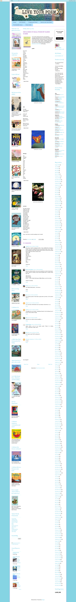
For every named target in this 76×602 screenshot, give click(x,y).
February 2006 (57, 579)
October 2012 (57, 471)
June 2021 (57, 279)
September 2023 (58, 229)
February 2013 (57, 463)
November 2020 (58, 292)
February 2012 (57, 485)
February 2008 (57, 574)
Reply (27, 282)
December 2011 (58, 489)
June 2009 (57, 544)
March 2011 (57, 506)
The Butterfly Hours (17, 24)
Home (14, 22)
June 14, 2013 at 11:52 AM (34, 302)
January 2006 (57, 581)
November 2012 (58, 469)
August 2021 (57, 275)
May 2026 (57, 170)
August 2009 (57, 541)
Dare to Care (62, 111)
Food (12, 524)
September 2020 (58, 295)
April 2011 (57, 504)
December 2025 (58, 179)
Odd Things (14, 531)
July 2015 (56, 410)
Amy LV (27, 302)
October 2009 (57, 537)
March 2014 (57, 439)
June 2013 (57, 456)
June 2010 (57, 522)
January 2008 (57, 576)
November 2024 (58, 203)
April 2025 (57, 194)
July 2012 (56, 476)
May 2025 (57, 192)
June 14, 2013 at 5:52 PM (36, 324)
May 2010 (57, 524)
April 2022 (57, 260)
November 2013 (58, 447)
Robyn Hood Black (29, 269)
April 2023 (57, 238)
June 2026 (57, 168)
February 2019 (57, 330)
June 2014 (57, 434)
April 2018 (57, 349)
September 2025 (58, 185)
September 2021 (58, 273)
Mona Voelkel (61, 113)
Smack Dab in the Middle (16, 557)
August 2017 (57, 364)
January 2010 (57, 531)
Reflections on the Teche (36, 43)
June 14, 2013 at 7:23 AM (33, 246)
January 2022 (57, 266)
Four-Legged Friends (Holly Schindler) (19, 560)
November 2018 (58, 336)
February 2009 (57, 552)
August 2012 (57, 474)
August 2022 (57, 253)
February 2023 (57, 242)
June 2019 (57, 323)
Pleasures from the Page (16, 574)
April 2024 (57, 216)
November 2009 (58, 535)
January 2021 (57, 288)
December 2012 (58, 467)
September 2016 (58, 384)
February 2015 (57, 419)
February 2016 (57, 397)
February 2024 (57, 220)
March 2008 (57, 572)
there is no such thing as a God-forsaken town (59, 107)
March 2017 (57, 373)
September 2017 (58, 362)
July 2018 (56, 343)
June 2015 (57, 412)
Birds (13, 523)
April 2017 (57, 371)
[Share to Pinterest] (43, 239)
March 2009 (57, 550)
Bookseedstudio (61, 96)
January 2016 (57, 399)
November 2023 (58, 225)
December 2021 (58, 268)
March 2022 (57, 262)
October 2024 (57, 205)
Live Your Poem (61, 150)
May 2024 (57, 214)
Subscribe (59, 38)
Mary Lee (27, 332)
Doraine (27, 309)
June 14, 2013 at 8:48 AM (38, 269)
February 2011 (57, 507)
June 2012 (57, 478)
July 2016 (56, 388)
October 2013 (57, 448)
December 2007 (58, 578)
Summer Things (14, 522)
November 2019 (58, 314)
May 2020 (57, 303)
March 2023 (57, 240)
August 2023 (57, 231)
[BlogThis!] (40, 239)
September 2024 (58, 207)
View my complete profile (59, 49)
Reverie (60, 116)
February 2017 (57, 375)
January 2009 (57, 554)
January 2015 (57, 421)
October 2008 (57, 559)
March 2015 (57, 417)
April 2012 (57, 482)
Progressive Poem (33, 22)
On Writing (15, 553)
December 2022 (58, 246)
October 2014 (57, 426)
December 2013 (58, 445)
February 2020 (57, 308)
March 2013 (57, 461)
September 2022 (58, 251)
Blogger (43, 599)
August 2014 (57, 430)
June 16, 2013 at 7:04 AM (34, 332)
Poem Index (28, 24)
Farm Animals (14, 530)
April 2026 (57, 172)
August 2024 (57, 209)
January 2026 (57, 177)
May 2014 (57, 436)
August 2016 (57, 386)
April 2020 (57, 305)
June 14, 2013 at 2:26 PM (32, 317)
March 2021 (57, 284)
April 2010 (57, 526)
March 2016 (57, 395)
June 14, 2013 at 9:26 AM (33, 285)
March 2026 (57, 174)
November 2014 (58, 424)
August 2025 (57, 187)
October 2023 (57, 227)
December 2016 (58, 378)
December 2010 (58, 511)
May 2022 (57, 258)
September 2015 (58, 406)
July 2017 (56, 365)
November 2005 (58, 585)
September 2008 (58, 561)
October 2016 (57, 382)
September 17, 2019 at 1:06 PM (35, 339)
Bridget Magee (28, 324)
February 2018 (57, 353)
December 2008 (58, 555)
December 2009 (58, 533)
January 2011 (57, 509)
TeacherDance (61, 117)
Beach (13, 528)
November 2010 (58, 513)
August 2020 (57, 297)
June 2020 (57, 301)
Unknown (27, 339)
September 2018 (58, 340)
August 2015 (57, 408)
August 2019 (57, 319)
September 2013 (58, 450)
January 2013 (57, 465)
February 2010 (57, 530)
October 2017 (57, 360)
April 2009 (57, 548)
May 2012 (57, 480)
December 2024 (58, 201)
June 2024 (57, 212)
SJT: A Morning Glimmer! (18, 576)
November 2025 (58, 181)
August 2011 (57, 496)
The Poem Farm (16, 582)
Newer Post (26, 364)
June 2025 (57, 190)
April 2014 (57, 437)
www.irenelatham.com (59, 55)
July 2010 (56, 520)
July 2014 (56, 432)
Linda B (27, 246)
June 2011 (57, 500)
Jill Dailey (60, 98)
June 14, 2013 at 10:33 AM (33, 294)
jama (27, 294)
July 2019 (56, 321)
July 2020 (56, 299)
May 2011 (57, 502)
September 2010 (58, 517)
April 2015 (57, 415)
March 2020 (57, 306)
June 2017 (57, 367)
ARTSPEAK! (22, 22)
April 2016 (57, 393)
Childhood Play (14, 519)
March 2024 (57, 218)
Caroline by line (16, 552)
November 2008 (58, 557)
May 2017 (57, 369)
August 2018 (57, 341)
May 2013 (57, 458)
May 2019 (57, 325)
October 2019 (57, 316)
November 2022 (58, 247)
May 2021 (57, 281)
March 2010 (57, 528)
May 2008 (57, 568)
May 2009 (57, 546)
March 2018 (57, 351)
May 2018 (57, 347)
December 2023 (58, 223)
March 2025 (57, 196)
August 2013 (57, 452)
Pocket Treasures (15, 525)
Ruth (27, 317)
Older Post (50, 364)
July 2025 (56, 188)
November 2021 (58, 270)
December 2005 (58, 583)
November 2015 (58, 402)
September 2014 (58, 428)
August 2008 (57, 563)
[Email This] (39, 239)
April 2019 (57, 327)
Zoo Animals (14, 518)
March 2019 (57, 329)
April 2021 (57, 282)
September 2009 (58, 539)
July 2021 (56, 277)
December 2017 (58, 356)
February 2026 (57, 175)
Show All (20, 589)
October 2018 (57, 338)
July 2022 (56, 255)
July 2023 (56, 233)
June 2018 (57, 345)
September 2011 (58, 495)
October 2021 (57, 271)
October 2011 (57, 493)
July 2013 (56, 454)
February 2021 (57, 286)
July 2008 (56, 565)
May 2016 (57, 391)
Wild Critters (14, 526)
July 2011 (56, 498)
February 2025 (57, 198)
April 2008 (57, 570)
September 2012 (58, 472)
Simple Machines (15, 529)
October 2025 (57, 183)
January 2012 (57, 487)
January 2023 (57, 244)
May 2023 (57, 236)
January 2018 (57, 354)
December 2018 (58, 334)
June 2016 (57, 389)
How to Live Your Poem (46, 22)
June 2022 (57, 257)
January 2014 (57, 443)
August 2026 (57, 164)
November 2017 (58, 358)
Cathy (27, 285)
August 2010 (57, 519)
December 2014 (58, 423)
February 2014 (57, 441)
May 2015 (57, 413)
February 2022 (57, 264)
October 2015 (57, 404)
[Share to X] (41, 239)
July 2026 (56, 166)
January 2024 (57, 222)
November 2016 (58, 380)
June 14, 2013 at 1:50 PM (33, 309)
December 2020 (58, 290)
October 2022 (57, 249)
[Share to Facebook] (42, 239)
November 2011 (58, 491)
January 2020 (57, 310)
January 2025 (57, 199)
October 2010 (57, 515)
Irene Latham (58, 47)
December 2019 (58, 312)
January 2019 (57, 332)
